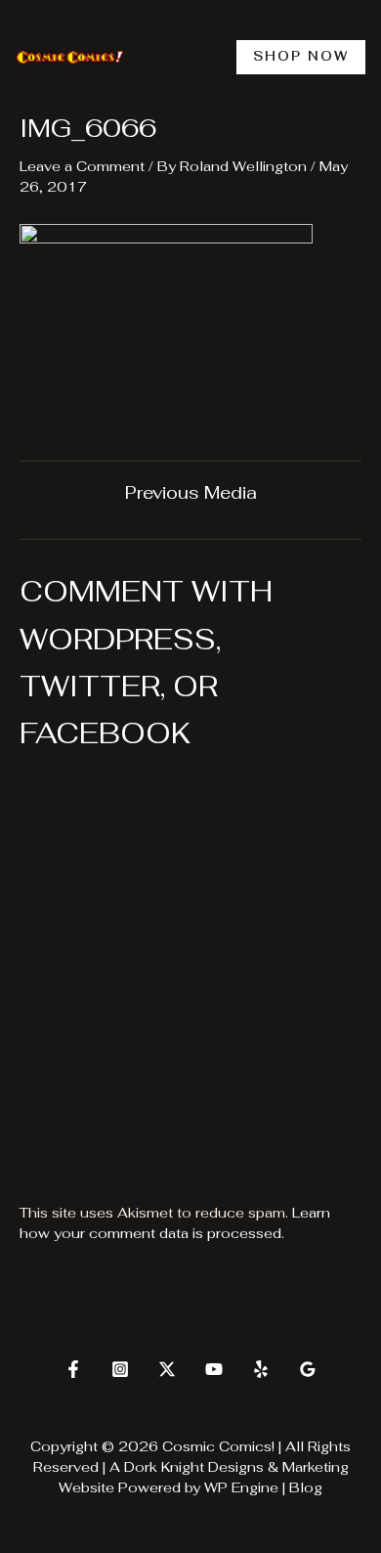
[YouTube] (214, 1369)
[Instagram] (120, 1369)
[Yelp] (261, 1369)
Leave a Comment (82, 166)
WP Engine (241, 1487)
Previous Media (191, 493)
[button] (300, 57)
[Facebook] (73, 1369)
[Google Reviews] (308, 1369)
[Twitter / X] (167, 1369)
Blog (305, 1487)
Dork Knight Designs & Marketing (236, 1467)
